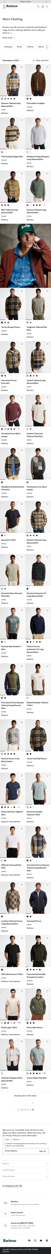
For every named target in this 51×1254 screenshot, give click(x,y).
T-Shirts (30, 47)
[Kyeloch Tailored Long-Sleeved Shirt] (47, 503)
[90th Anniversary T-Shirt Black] (13, 951)
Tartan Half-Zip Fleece (37, 759)
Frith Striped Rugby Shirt (12, 157)
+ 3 (18, 807)
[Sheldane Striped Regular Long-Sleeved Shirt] (47, 120)
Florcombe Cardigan (36, 103)
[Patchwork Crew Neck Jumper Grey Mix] (38, 464)
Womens (16, 1139)
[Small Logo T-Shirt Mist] (13, 1004)
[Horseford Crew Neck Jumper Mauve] (13, 410)
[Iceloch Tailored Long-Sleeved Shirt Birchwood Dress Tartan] (38, 357)
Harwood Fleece (34, 921)
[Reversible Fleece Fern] (38, 1004)
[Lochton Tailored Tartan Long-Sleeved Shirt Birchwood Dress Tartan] (13, 898)
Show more (7, 38)
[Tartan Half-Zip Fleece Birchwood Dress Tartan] (38, 735)
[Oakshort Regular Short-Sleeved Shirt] (21, 1041)
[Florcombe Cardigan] (47, 67)
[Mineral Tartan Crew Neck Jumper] (21, 722)
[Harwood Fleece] (47, 884)
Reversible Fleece (35, 1028)
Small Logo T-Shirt (9, 1028)
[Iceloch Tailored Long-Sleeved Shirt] (47, 344)
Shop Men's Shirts (25, 284)
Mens (7, 1139)
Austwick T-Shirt (8, 540)
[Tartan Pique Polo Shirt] (47, 1041)
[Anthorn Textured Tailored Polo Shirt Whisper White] (38, 410)
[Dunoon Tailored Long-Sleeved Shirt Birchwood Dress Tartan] (13, 80)
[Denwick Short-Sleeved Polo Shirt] (21, 557)
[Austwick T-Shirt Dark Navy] (13, 517)
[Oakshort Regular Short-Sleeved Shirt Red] (13, 1055)
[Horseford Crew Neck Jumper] (21, 397)
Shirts (19, 47)
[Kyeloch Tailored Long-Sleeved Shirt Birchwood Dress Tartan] (38, 517)
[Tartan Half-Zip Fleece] (47, 722)
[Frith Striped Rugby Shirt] (21, 120)
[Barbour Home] (10, 6)
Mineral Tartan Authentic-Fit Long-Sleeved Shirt (35, 649)
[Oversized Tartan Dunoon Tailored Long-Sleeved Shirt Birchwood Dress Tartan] (38, 842)
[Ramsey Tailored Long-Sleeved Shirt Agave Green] (38, 187)
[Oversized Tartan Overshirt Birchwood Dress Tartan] (13, 357)
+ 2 (18, 429)
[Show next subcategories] (47, 47)
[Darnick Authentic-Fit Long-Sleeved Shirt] (47, 557)
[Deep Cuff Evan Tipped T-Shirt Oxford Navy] (13, 788)
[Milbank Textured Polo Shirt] (21, 828)
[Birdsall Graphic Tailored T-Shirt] (47, 666)
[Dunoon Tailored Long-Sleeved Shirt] (21, 67)
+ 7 (43, 205)
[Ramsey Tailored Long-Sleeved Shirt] (47, 173)
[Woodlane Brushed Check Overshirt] (21, 450)
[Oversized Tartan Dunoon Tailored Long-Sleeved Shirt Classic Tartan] (13, 679)
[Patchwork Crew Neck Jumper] (47, 450)
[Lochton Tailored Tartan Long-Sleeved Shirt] (21, 884)
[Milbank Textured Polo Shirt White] (13, 842)
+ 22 (19, 1023)
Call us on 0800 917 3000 (22, 1223)
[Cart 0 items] (42, 6)
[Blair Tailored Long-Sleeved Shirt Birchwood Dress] (13, 187)
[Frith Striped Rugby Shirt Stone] (13, 133)
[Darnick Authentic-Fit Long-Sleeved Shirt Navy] (38, 570)
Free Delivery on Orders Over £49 (25, 1)
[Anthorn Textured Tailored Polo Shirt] (47, 397)
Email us (14, 1202)
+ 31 (44, 1073)
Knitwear (8, 47)
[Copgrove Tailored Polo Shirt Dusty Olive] (38, 304)
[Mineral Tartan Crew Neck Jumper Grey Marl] (13, 735)
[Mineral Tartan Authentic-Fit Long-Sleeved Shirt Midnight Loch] (38, 623)
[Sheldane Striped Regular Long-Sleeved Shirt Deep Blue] (38, 133)
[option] (13, 90)
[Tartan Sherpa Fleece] (21, 290)
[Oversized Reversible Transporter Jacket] (47, 938)
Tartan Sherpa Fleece (10, 327)
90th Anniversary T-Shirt (12, 974)
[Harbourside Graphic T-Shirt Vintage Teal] (13, 623)
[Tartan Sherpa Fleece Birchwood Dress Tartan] (13, 304)
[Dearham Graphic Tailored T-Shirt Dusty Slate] (38, 788)
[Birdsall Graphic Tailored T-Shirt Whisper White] (38, 679)
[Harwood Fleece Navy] (38, 898)
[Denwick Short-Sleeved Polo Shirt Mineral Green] (13, 570)
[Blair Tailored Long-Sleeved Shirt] (21, 173)
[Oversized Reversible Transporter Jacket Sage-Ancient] (38, 951)
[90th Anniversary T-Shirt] (21, 938)
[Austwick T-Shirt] (21, 503)
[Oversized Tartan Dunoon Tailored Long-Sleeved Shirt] (21, 666)
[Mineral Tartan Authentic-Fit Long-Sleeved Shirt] (47, 610)
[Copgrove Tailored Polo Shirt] (47, 290)
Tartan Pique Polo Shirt (37, 1078)
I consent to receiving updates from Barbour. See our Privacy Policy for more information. (26, 1145)
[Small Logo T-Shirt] (21, 991)
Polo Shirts (42, 47)
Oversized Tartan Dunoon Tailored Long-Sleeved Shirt (12, 705)
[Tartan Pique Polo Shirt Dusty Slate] (38, 1055)
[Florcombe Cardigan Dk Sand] (38, 80)
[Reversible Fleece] (47, 991)
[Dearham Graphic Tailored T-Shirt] (47, 775)
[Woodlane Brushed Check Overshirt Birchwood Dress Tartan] (13, 464)
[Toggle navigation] (47, 6)
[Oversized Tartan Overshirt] (21, 344)
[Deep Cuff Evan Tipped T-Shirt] (21, 775)
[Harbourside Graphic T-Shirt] (21, 610)
